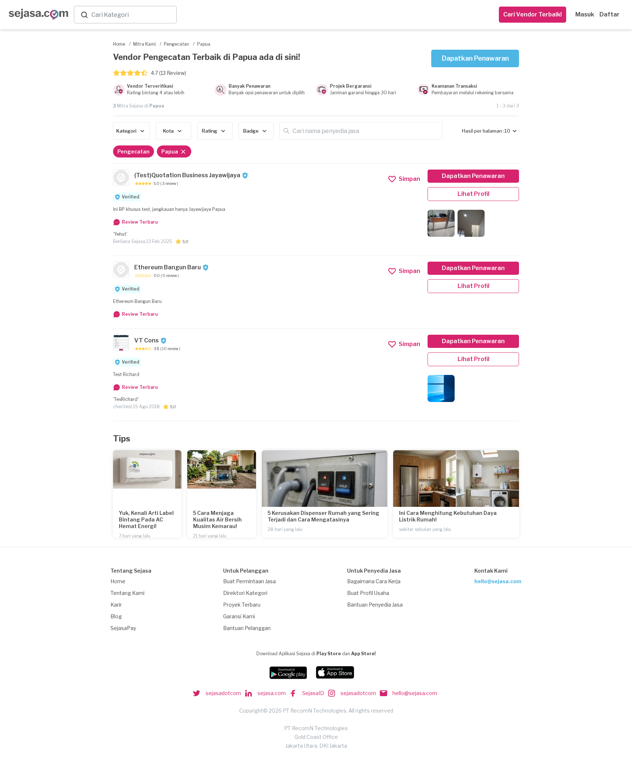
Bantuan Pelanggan (247, 628)
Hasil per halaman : (483, 131)
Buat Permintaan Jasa (249, 581)
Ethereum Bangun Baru (167, 267)
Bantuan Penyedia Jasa (375, 604)
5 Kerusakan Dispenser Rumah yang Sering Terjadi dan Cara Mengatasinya (323, 516)
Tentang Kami (127, 593)
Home (117, 581)
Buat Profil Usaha (368, 593)
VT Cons (146, 340)
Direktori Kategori (245, 593)
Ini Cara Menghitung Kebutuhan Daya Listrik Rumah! (448, 516)
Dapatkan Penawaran (475, 58)
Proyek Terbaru (241, 604)
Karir (116, 604)
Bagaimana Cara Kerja (373, 581)
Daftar (609, 14)
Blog (116, 616)
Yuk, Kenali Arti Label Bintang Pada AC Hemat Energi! (146, 519)
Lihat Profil (473, 193)
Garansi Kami (239, 616)
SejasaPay (123, 628)
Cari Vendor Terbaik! (532, 14)
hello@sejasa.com (498, 581)
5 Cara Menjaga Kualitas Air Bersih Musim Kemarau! (217, 519)
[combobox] (132, 15)
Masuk (584, 14)
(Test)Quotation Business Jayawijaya (187, 175)
